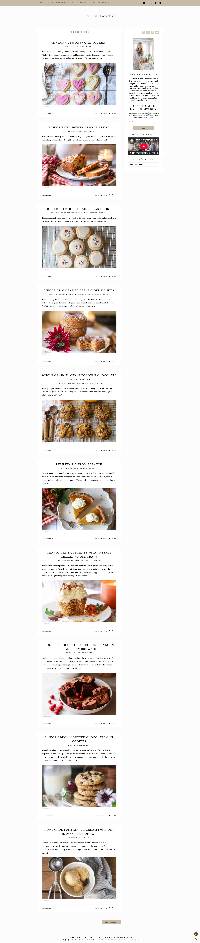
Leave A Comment (47, 113)
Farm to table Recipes (89, 468)
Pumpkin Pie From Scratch (79, 464)
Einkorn (89, 46)
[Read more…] (47, 106)
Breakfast (65, 294)
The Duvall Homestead (100, 16)
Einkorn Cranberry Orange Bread (79, 127)
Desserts (82, 46)
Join (143, 128)
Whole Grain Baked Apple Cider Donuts (79, 290)
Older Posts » (111, 922)
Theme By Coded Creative (118, 937)
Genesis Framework (106, 939)
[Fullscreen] (166, 153)
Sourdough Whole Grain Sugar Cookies (79, 209)
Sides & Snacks (89, 131)
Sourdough (102, 212)
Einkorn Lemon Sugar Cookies (79, 42)
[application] (143, 146)
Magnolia (87, 939)
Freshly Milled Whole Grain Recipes (84, 212)
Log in (135, 939)
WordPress (124, 939)
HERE (153, 100)
